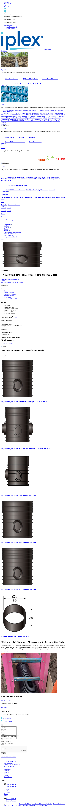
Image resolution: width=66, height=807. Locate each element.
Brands (3, 143)
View (15, 317)
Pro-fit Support (8, 777)
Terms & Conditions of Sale (39, 805)
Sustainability (4, 191)
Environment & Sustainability (12, 764)
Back (2, 239)
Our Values (7, 792)
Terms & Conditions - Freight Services (42, 804)
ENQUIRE (13, 343)
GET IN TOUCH (5, 700)
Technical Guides (9, 766)
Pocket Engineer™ (6, 208)
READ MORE (5, 651)
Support (3, 162)
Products (3, 85)
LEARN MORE (5, 343)
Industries (3, 124)
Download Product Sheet (12, 279)
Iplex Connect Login (11, 27)
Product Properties (11, 282)
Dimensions (20, 282)
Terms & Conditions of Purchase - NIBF (21, 805)
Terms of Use (23, 804)
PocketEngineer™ (9, 235)
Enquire (3, 279)
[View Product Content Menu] (1, 288)
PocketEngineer (10, 28)
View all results (8, 25)
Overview (3, 282)
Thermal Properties (9, 295)
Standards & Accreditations (11, 299)
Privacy (6, 795)
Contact (3, 214)
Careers (6, 794)
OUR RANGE (5, 707)
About (2, 199)
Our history (7, 791)
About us (6, 789)
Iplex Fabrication (8, 763)
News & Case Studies (10, 761)
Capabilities (4, 51)
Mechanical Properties (10, 294)
